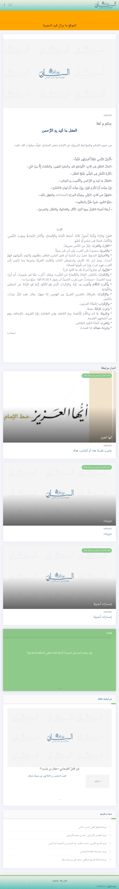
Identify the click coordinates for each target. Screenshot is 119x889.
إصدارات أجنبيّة (102, 617)
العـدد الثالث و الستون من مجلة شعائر (96, 375)
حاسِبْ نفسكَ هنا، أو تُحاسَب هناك (92, 451)
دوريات (107, 534)
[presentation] (60, 688)
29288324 (101, 886)
